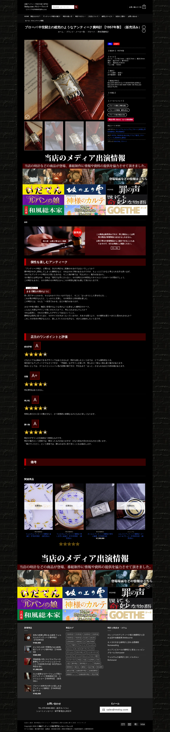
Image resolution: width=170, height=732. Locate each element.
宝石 (97, 660)
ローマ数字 (95, 656)
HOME (26, 16)
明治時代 (97, 663)
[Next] (99, 80)
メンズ (112, 138)
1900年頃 (70, 634)
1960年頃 (120, 135)
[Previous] (29, 80)
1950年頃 (78, 638)
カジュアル (119, 129)
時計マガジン (80, 16)
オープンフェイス (88, 649)
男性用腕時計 (103, 31)
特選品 (141, 129)
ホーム (60, 31)
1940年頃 (70, 638)
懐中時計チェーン (86, 663)
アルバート (81, 645)
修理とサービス (107, 16)
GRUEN (92, 638)
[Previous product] (144, 31)
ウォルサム (91, 645)
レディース (77, 656)
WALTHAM (90, 641)
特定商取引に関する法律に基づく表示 (63, 723)
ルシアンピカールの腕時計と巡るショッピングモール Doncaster (126, 651)
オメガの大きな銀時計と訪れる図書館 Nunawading (123, 643)
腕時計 (124, 138)
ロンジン (86, 656)
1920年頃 (86, 634)
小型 (68, 663)
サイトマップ (81, 723)
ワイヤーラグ (71, 660)
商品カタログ (35, 16)
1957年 (113, 135)
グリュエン (70, 652)
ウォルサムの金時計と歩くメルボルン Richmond (123, 658)
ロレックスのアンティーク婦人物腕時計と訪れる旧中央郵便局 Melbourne (126, 636)
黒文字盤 (95, 674)
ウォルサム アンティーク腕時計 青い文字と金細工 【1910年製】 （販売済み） (69, 536)
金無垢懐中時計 (81, 670)
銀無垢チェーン (72, 674)
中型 (79, 660)
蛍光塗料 (99, 667)
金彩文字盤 (70, 670)
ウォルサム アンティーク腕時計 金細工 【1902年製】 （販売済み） (38, 535)
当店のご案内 (120, 16)
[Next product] (144, 27)
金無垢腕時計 (93, 670)
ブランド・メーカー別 (75, 31)
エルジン (70, 649)
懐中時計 (75, 663)
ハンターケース (93, 652)
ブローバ (91, 31)
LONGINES (70, 641)
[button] (137, 7)
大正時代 (91, 660)
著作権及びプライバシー (42, 723)
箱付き (77, 667)
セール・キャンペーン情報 (34, 21)
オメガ (77, 649)
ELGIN (85, 638)
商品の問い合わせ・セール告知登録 (121, 119)
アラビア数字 (134, 135)
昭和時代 (118, 138)
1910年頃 (78, 634)
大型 (84, 660)
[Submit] (76, 7)
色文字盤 (91, 667)
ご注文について (93, 16)
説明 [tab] (25, 222)
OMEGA (79, 641)
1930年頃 (95, 634)
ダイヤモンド (80, 652)
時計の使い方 (67, 16)
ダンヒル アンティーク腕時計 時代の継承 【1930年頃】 (100, 535)
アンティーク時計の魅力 (51, 16)
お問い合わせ (132, 16)
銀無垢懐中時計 (84, 674)
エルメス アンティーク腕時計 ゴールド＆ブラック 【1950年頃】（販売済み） (131, 536)
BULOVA (126, 135)
